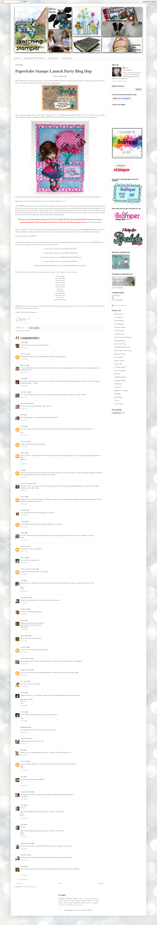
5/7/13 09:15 (23, 372)
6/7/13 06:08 (23, 705)
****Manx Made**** (120, 367)
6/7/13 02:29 (23, 664)
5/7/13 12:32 (23, 464)
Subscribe (66, 58)
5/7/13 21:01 (23, 603)
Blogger (90, 910)
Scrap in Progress (119, 330)
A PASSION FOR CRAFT (122, 347)
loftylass (22, 453)
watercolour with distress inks (67, 905)
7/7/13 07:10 (23, 785)
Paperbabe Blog (80, 306)
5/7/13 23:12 (23, 629)
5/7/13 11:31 (23, 420)
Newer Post (19, 883)
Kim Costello (60, 276)
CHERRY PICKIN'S (120, 377)
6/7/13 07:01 (23, 732)
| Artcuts (116, 400)
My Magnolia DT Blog (34, 58)
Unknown (23, 354)
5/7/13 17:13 (23, 551)
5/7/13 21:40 (23, 614)
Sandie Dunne (60, 285)
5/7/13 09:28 (23, 386)
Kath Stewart (60, 282)
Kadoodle (84, 901)
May (21, 750)
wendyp (22, 521)
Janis (22, 776)
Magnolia (83, 903)
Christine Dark (116, 295)
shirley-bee (23, 609)
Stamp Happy (118, 397)
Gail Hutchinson (25, 658)
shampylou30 (24, 738)
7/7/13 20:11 (23, 848)
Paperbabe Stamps (60, 299)
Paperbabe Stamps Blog (92, 222)
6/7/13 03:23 (23, 675)
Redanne (23, 365)
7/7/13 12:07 (23, 818)
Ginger (22, 342)
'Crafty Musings (119, 324)
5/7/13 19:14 (23, 574)
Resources (53, 58)
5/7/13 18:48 (23, 563)
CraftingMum (24, 597)
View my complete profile (119, 81)
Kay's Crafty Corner (120, 344)
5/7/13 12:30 (23, 446)
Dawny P (60, 289)
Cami (22, 580)
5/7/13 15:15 (23, 515)
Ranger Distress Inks (68, 898)
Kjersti (22, 620)
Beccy (22, 805)
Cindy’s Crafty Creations (28, 569)
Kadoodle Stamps (79, 904)
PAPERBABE (31, 229)
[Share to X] (34, 328)
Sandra (22, 693)
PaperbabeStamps (119, 340)
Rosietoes (23, 510)
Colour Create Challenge (71, 903)
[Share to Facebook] (36, 328)
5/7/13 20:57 (23, 591)
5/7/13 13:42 (23, 477)
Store (87, 115)
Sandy (22, 533)
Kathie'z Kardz (118, 314)
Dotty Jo (23, 557)
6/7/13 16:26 (23, 770)
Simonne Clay (60, 295)
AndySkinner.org (119, 334)
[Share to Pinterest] (38, 328)
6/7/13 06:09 (23, 721)
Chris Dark (58, 278)
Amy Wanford (60, 280)
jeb (21, 470)
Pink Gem (117, 374)
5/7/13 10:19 (23, 397)
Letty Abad (23, 681)
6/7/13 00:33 (23, 652)
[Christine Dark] (113, 298)
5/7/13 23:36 (23, 641)
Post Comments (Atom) (29, 886)
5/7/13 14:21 (23, 504)
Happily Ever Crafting (120, 390)
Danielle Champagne (26, 483)
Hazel (22, 415)
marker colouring (84, 899)
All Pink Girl (118, 384)
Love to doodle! (118, 404)
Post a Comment (22, 879)
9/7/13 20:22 (23, 875)
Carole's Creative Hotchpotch (123, 337)
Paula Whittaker (60, 293)
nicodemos (77, 910)
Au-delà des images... (120, 327)
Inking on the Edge (120, 354)
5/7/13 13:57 (23, 490)
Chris (126, 68)
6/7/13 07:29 (23, 744)
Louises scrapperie (119, 370)
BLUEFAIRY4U (119, 320)
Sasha (22, 866)
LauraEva (23, 647)
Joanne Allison (60, 287)
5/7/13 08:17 (23, 348)
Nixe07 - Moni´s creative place (123, 350)
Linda (22, 378)
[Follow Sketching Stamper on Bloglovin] (122, 99)
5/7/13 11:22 (23, 408)
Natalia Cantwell (25, 670)
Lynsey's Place (118, 364)
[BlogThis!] (32, 328)
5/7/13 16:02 (23, 527)
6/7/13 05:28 (23, 686)
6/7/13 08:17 (23, 755)
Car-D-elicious (118, 317)
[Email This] (29, 328)
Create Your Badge (117, 300)
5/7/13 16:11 (23, 540)
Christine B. (24, 392)
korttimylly (117, 394)
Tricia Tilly (60, 297)
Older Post (101, 883)
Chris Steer (23, 441)
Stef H (22, 426)
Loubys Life (117, 387)
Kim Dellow (60, 291)
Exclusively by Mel (25, 792)
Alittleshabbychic (25, 843)
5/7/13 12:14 (23, 435)
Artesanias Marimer (120, 380)
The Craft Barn (118, 357)
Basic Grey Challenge (92, 903)
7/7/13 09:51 (23, 799)
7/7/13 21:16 (23, 860)
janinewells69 (24, 635)
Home (16, 58)
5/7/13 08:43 (23, 359)
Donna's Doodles (119, 360)
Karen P (22, 497)
